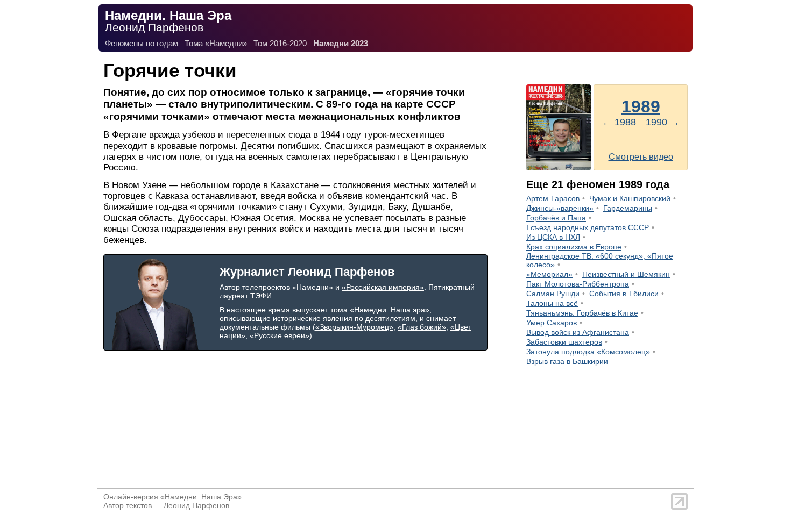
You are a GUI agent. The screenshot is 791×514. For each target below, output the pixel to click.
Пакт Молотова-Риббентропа (577, 284)
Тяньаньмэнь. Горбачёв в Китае (582, 313)
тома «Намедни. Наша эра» (379, 309)
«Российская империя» (383, 287)
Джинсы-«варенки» (560, 208)
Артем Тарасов (553, 198)
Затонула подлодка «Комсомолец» (588, 351)
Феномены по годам (141, 43)
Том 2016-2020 (280, 43)
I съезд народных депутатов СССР (587, 227)
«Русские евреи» (279, 335)
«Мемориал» (549, 274)
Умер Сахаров (551, 322)
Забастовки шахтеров (564, 342)
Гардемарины (627, 208)
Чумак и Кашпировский (629, 198)
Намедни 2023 (340, 43)
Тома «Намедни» (216, 43)
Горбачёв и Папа (556, 217)
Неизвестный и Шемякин (626, 274)
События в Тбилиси (624, 293)
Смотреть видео (641, 156)
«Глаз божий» (422, 327)
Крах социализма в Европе (574, 246)
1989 (641, 106)
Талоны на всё (552, 303)
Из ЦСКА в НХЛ (553, 237)
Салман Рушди (553, 293)
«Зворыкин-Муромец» (354, 327)
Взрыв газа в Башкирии (567, 361)
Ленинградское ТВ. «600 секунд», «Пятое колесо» (599, 260)
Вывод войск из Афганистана (577, 332)
